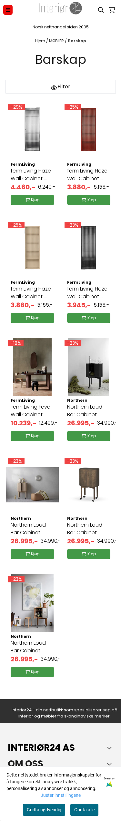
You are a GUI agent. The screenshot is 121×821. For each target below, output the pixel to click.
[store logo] (61, 10)
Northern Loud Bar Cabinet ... (84, 410)
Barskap (77, 41)
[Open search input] (101, 10)
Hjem (40, 41)
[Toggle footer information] (110, 747)
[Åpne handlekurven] (112, 10)
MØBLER (57, 41)
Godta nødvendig (44, 809)
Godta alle (84, 809)
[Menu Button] (8, 10)
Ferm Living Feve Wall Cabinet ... (30, 410)
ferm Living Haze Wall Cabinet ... (31, 174)
